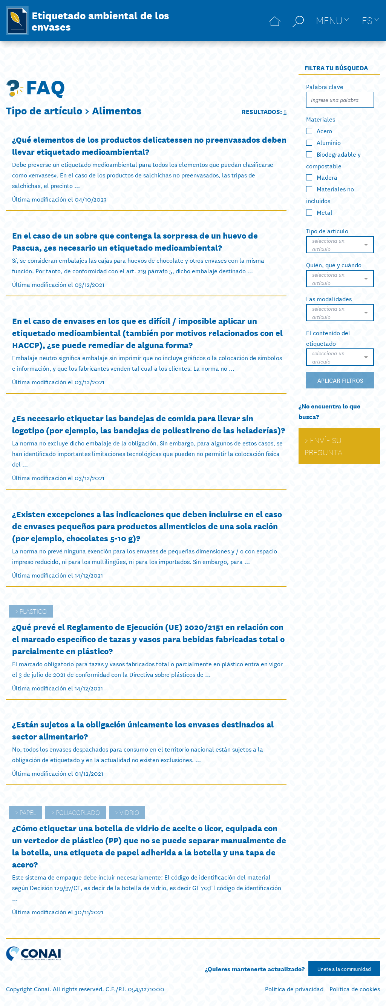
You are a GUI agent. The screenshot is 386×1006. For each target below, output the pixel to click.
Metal (324, 212)
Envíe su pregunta (323, 446)
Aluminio (329, 142)
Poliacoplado (78, 812)
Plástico (33, 611)
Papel (28, 812)
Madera (327, 177)
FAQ (45, 85)
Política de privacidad (294, 988)
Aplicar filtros (340, 380)
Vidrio (129, 812)
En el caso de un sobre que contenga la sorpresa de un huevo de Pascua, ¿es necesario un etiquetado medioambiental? (135, 241)
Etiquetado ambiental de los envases (100, 20)
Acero (324, 130)
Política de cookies (354, 988)
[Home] (274, 20)
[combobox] (340, 245)
